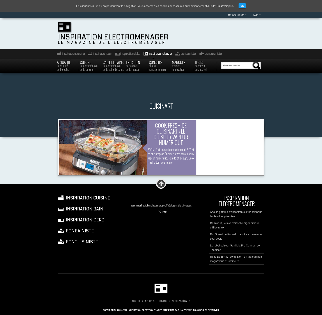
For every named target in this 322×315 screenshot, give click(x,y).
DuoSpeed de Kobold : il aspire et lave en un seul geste (236, 236)
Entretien (133, 65)
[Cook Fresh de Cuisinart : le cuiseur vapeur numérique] (103, 147)
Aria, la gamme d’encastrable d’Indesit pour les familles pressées (236, 214)
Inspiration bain (99, 54)
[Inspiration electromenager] (161, 288)
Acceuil (136, 301)
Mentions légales (181, 301)
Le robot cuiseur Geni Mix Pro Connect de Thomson (235, 247)
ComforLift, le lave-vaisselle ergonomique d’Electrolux (235, 225)
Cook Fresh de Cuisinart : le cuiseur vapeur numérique (171, 134)
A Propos (149, 301)
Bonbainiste (185, 54)
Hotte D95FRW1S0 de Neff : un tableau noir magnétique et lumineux (236, 259)
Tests (201, 65)
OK (242, 6)
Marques (178, 65)
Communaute (236, 15)
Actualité (64, 65)
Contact (163, 301)
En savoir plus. (225, 6)
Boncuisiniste (210, 54)
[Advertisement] (161, 91)
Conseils (157, 65)
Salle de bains (113, 65)
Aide (255, 15)
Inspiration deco (127, 54)
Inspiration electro (157, 54)
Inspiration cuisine (69, 54)
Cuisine (89, 65)
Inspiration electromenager (113, 37)
